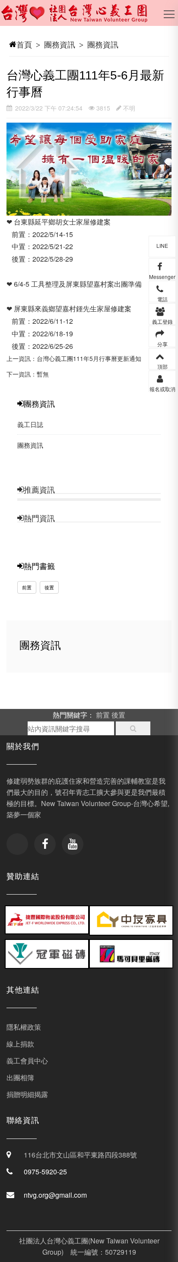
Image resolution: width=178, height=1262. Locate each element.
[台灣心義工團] (80, 17)
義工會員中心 (27, 1061)
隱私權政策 (23, 1027)
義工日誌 (30, 424)
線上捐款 (20, 1044)
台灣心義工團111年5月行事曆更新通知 (89, 358)
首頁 (24, 44)
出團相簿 (20, 1077)
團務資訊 (59, 44)
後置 (49, 587)
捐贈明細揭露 (27, 1094)
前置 (27, 587)
